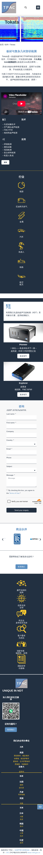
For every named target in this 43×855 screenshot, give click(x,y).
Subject (9, 466)
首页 (2, 45)
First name (10, 423)
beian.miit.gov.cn (33, 852)
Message (10, 475)
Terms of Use (14, 493)
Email (8, 449)
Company (10, 431)
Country (9, 440)
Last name (10, 414)
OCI (8, 852)
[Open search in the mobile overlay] (25, 7)
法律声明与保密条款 (22, 850)
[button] (38, 7)
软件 (7, 45)
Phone (8, 458)
